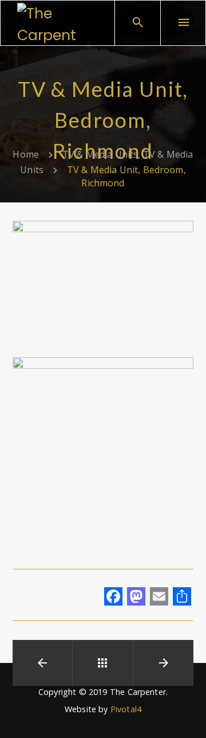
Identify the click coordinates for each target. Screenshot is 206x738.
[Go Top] (185, 712)
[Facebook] (113, 597)
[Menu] (183, 23)
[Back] (102, 663)
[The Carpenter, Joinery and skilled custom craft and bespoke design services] (48, 23)
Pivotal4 (125, 709)
